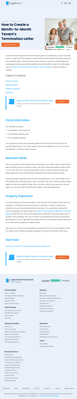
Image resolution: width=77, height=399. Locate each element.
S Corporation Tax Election (13, 362)
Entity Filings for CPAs (11, 378)
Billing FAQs (26, 388)
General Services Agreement (48, 296)
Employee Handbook (46, 306)
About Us (37, 388)
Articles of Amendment (11, 373)
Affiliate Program (69, 388)
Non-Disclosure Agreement (48, 301)
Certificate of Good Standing (13, 357)
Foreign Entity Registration (12, 365)
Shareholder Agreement (12, 342)
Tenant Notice (44, 344)
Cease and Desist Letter (12, 303)
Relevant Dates (11, 85)
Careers (57, 388)
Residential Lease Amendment (49, 337)
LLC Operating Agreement (12, 337)
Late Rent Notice (45, 332)
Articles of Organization (11, 339)
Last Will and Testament (12, 313)
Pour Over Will (9, 315)
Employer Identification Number (14, 360)
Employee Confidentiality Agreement (50, 298)
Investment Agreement (46, 311)
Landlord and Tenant (17, 21)
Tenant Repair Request (46, 346)
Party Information (12, 81)
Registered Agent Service (12, 368)
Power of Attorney (10, 293)
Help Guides (5, 21)
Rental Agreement (45, 326)
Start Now (9, 92)
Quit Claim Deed (9, 301)
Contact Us (47, 388)
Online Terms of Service (47, 309)
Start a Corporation (10, 329)
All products (6, 388)
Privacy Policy (55, 396)
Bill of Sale (43, 293)
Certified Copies (9, 375)
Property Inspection (13, 88)
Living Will (8, 318)
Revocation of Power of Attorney (14, 296)
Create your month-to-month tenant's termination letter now (28, 246)
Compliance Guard (10, 370)
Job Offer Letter (44, 303)
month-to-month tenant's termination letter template (31, 67)
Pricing (16, 388)
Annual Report (9, 355)
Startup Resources (10, 380)
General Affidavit (10, 298)
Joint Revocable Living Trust (13, 310)
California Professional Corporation (15, 332)
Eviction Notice (44, 329)
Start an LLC (8, 326)
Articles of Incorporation (12, 334)
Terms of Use (44, 396)
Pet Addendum (44, 334)
